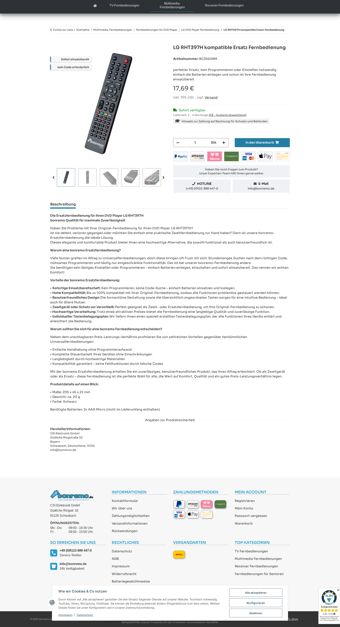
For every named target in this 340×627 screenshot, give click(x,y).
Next (163, 177)
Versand (211, 97)
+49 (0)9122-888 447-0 (76, 550)
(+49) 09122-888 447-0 (202, 188)
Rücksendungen (125, 531)
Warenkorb (244, 523)
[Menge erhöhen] (223, 142)
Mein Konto (244, 508)
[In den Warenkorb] (53, 42)
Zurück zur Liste (63, 30)
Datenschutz (122, 551)
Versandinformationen (130, 523)
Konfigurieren (256, 603)
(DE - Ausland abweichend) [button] (228, 115)
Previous (53, 177)
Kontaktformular (125, 501)
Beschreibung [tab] (63, 204)
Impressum (121, 566)
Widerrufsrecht (124, 574)
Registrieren (245, 501)
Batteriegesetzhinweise (131, 581)
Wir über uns (122, 508)
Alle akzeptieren (256, 592)
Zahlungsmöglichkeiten (131, 516)
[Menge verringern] (177, 142)
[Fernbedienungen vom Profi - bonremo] (95, 6)
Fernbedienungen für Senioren (259, 574)
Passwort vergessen (251, 516)
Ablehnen (255, 613)
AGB (115, 559)
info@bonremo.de (261, 188)
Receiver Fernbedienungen (256, 566)
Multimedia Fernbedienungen (258, 559)
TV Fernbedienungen (251, 551)
